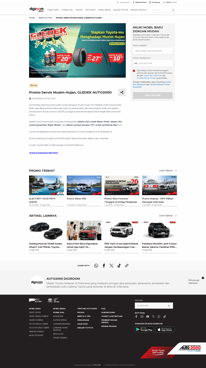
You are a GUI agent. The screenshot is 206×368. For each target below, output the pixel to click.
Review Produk (138, 10)
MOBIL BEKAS (59, 309)
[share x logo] (111, 266)
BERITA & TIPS (83, 316)
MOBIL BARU (35, 309)
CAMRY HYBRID (36, 320)
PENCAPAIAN (83, 320)
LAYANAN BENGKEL (62, 324)
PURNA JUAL (58, 312)
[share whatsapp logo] (96, 266)
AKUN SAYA (82, 324)
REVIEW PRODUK (109, 326)
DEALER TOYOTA (85, 328)
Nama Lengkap (140, 45)
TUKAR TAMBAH (60, 338)
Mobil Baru (53, 10)
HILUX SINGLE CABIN (38, 324)
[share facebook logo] (104, 266)
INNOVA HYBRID (36, 331)
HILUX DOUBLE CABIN (39, 328)
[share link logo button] (127, 266)
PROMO (80, 312)
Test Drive (90, 10)
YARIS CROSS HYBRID (38, 316)
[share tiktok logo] (119, 266)
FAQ (103, 309)
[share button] (122, 92)
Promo (79, 10)
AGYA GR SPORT (36, 335)
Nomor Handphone (142, 58)
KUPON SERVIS (60, 320)
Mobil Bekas (104, 10)
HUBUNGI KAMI (108, 312)
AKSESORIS (58, 316)
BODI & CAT (58, 334)
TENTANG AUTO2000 (87, 309)
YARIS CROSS (35, 312)
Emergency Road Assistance (87, 365)
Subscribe (139, 300)
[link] (46, 237)
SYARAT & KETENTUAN (111, 316)
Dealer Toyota (120, 10)
